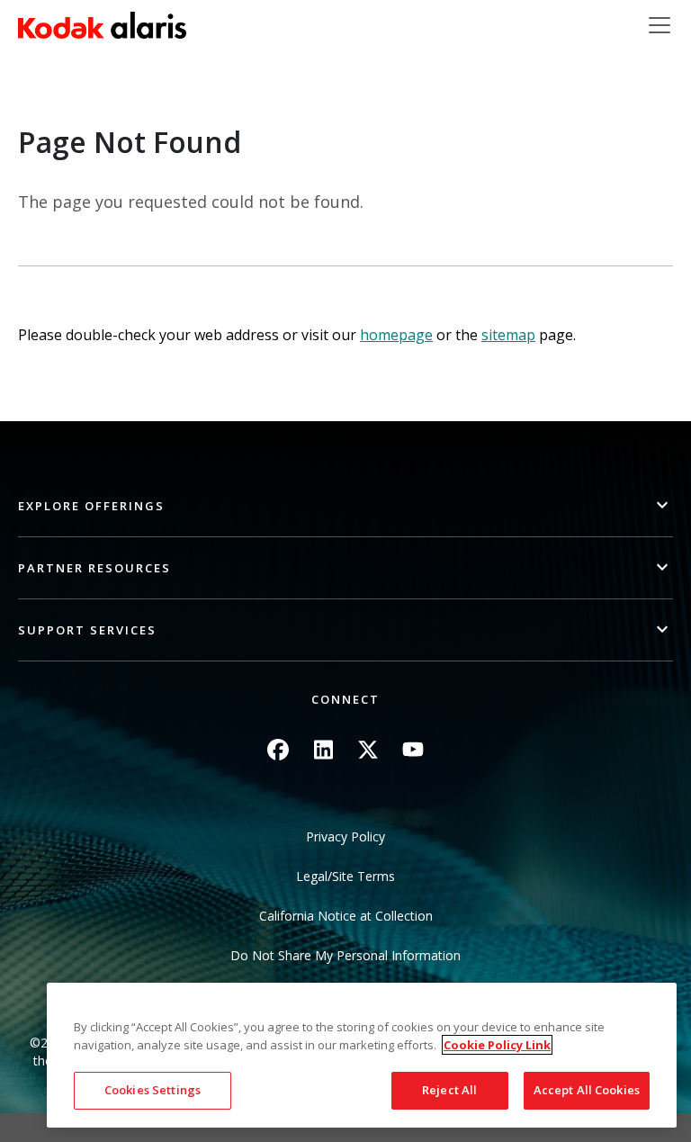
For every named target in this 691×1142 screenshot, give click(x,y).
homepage (396, 335)
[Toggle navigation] (659, 25)
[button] (345, 506)
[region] (362, 1055)
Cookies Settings (152, 1090)
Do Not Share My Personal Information (345, 955)
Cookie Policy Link (497, 1045)
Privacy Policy (345, 836)
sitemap (508, 335)
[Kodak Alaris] (102, 25)
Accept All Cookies (587, 1090)
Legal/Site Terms (345, 876)
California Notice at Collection (346, 915)
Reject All (449, 1090)
